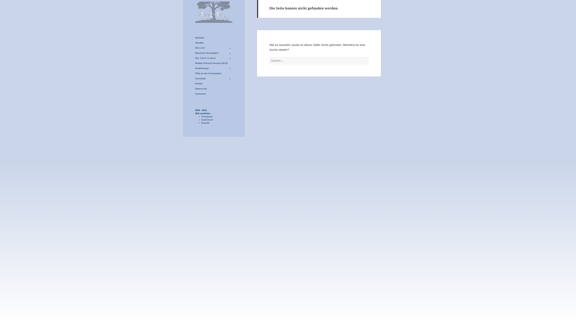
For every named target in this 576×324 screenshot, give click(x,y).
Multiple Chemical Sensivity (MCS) (211, 63)
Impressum (200, 94)
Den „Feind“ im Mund (205, 58)
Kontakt (198, 83)
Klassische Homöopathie (207, 53)
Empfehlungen (202, 68)
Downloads (200, 78)
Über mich (200, 48)
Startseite (199, 37)
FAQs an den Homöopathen (208, 73)
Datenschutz (201, 88)
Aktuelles (199, 43)
